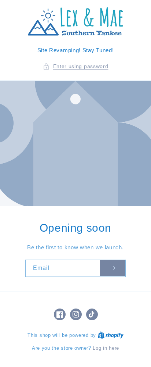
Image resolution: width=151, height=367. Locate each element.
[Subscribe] (112, 268)
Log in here (106, 348)
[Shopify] (111, 335)
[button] (75, 66)
